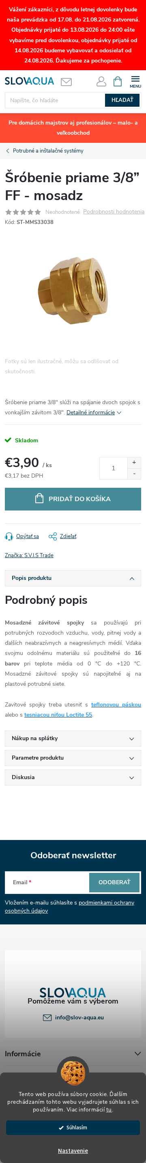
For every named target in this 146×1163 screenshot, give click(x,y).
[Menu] (135, 81)
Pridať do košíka (80, 499)
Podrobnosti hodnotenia (113, 212)
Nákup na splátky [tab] (35, 738)
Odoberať (115, 882)
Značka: (29, 555)
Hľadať (122, 100)
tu (109, 1109)
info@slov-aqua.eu (79, 1017)
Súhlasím (77, 1127)
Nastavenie (73, 1151)
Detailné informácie (91, 412)
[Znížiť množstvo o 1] (134, 473)
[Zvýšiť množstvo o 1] (134, 462)
